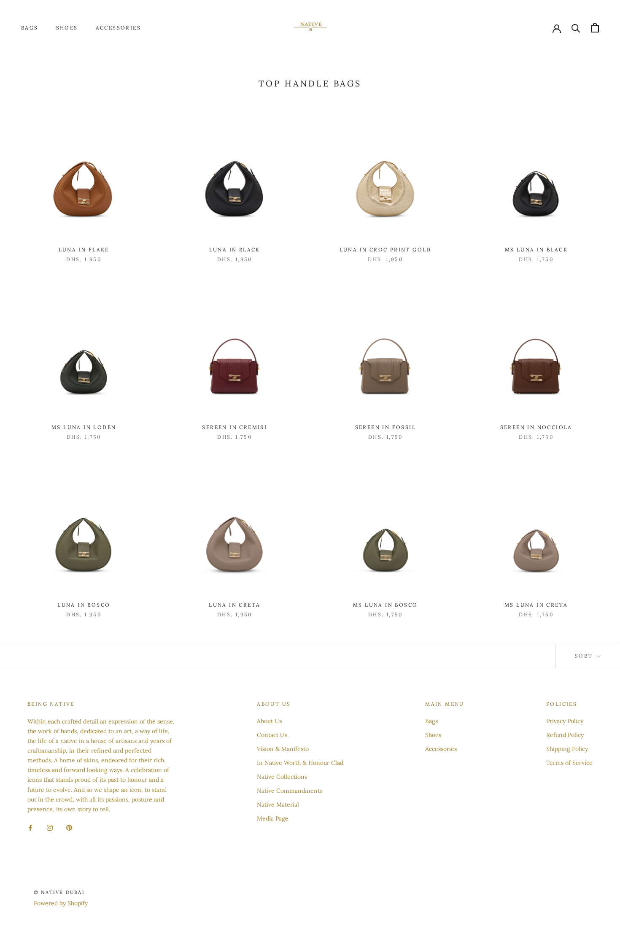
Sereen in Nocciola (536, 427)
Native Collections (282, 776)
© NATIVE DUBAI (59, 892)
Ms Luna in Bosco (385, 605)
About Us (269, 721)
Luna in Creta (234, 605)
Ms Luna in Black (536, 249)
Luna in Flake (84, 249)
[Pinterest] (69, 827)
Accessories (118, 27)
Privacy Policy (564, 721)
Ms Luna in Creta (536, 605)
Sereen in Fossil (385, 427)
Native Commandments (289, 790)
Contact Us (272, 735)
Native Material (278, 804)
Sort (585, 656)
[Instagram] (50, 827)
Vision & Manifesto (283, 749)
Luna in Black (234, 249)
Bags (29, 27)
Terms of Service (569, 763)
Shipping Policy (567, 749)
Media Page (272, 818)
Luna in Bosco (83, 605)
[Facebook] (30, 827)
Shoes (67, 27)
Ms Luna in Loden (83, 427)
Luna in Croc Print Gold (385, 249)
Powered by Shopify (61, 903)
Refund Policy (565, 735)
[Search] (575, 27)
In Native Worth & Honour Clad (300, 763)
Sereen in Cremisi (234, 427)
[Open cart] (595, 27)
